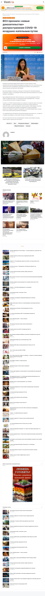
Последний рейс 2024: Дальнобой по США (18, 547)
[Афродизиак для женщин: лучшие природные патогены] (6, 310)
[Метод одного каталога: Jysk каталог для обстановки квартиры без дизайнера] (6, 278)
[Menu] (1, 2)
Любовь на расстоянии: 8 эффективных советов (20, 454)
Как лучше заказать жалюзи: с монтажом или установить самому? (23, 449)
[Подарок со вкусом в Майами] (36, 196)
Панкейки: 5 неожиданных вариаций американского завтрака (22, 297)
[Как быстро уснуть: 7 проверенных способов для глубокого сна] (6, 268)
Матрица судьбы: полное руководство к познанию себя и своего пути (24, 281)
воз (15, 123)
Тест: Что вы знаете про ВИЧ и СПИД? (17, 350)
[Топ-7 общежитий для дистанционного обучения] (22, 224)
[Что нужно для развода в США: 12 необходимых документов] (6, 315)
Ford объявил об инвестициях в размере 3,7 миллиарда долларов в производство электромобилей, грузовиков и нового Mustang (36, 216)
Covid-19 (9, 123)
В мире (7, 14)
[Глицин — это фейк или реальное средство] (6, 414)
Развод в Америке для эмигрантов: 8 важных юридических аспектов (24, 526)
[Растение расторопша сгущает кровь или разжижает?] (6, 325)
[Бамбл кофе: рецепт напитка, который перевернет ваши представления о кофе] (6, 304)
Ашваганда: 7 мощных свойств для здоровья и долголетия (22, 520)
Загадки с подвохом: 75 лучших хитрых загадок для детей (22, 418)
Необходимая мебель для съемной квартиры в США (20, 339)
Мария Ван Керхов (19, 125)
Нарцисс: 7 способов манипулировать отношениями (20, 287)
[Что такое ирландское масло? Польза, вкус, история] (6, 425)
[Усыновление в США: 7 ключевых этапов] (6, 294)
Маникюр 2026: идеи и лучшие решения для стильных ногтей (22, 344)
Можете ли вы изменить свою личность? (18, 402)
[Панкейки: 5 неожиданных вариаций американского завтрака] (6, 299)
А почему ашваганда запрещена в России (18, 392)
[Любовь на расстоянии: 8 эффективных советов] (6, 456)
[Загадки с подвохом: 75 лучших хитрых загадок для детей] (6, 420)
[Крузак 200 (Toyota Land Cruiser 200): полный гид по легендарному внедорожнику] (6, 409)
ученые (28, 125)
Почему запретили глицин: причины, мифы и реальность (21, 271)
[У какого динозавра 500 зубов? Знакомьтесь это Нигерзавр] (6, 446)
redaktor (12, 132)
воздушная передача (24, 123)
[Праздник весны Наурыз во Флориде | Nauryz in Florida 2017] (22, 196)
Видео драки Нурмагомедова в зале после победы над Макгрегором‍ (9, 202)
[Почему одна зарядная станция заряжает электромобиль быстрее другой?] (6, 372)
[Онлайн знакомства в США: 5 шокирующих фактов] (6, 331)
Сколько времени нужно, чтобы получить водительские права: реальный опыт (26, 433)
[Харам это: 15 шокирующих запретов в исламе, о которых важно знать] (6, 262)
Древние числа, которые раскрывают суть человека (21, 381)
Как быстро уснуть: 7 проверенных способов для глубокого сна (23, 266)
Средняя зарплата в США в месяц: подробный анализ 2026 (22, 255)
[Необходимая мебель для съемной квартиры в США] (6, 341)
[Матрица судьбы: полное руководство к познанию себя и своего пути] (6, 283)
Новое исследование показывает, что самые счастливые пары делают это (25, 428)
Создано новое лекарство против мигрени (18, 397)
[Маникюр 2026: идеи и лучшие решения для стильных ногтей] (6, 346)
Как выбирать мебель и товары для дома (18, 360)
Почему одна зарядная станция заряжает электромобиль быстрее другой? (25, 371)
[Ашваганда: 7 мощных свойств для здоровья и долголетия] (6, 522)
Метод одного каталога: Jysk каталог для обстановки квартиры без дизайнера (26, 276)
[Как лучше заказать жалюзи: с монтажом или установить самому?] (6, 451)
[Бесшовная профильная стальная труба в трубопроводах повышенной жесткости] (6, 388)
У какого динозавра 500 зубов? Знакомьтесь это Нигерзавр (22, 444)
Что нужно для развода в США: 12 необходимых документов (22, 313)
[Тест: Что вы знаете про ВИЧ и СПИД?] (6, 352)
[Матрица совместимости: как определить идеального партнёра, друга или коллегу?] (6, 580)
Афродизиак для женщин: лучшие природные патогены (21, 308)
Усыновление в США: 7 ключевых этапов (18, 292)
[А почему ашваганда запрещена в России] (6, 393)
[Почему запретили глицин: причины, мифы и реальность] (6, 273)
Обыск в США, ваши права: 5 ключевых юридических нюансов (22, 573)
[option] (22, 152)
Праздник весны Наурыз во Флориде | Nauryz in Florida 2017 (22, 202)
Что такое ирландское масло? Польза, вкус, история (21, 423)
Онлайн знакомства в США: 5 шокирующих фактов (20, 329)
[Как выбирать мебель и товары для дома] (6, 362)
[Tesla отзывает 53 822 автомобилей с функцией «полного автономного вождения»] (22, 209)
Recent (22, 246)
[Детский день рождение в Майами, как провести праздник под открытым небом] (6, 336)
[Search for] (43, 2)
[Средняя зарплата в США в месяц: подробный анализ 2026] (6, 257)
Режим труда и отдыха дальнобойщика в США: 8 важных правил (23, 557)
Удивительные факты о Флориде (13, 153)
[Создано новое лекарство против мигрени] (6, 399)
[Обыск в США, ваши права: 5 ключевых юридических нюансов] (6, 575)
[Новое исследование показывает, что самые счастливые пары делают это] (6, 430)
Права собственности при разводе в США (18, 583)
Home (4, 14)
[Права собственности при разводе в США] (6, 585)
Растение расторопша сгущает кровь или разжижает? (21, 323)
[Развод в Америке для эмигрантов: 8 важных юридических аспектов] (6, 528)
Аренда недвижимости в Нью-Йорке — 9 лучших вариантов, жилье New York (25, 250)
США (13, 17)
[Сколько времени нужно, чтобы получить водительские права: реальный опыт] (6, 435)
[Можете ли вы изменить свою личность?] (6, 404)
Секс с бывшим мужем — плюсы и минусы (18, 318)
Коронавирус (35, 123)
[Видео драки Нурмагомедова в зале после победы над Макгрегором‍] (9, 196)
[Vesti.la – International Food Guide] (9, 2)
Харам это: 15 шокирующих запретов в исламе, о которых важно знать (24, 261)
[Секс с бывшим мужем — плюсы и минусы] (6, 320)
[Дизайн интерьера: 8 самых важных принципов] (6, 367)
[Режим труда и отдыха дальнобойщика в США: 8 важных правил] (6, 559)
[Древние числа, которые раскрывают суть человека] (6, 383)
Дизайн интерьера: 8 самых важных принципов (19, 365)
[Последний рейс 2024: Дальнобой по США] (6, 549)
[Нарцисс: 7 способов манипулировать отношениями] (6, 289)
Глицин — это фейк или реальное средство (18, 412)
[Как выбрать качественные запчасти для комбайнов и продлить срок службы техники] (6, 441)
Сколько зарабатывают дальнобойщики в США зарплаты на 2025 (23, 536)
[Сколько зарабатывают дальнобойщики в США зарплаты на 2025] (6, 538)
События (9, 17)
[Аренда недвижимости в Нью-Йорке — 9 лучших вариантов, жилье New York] (6, 252)
